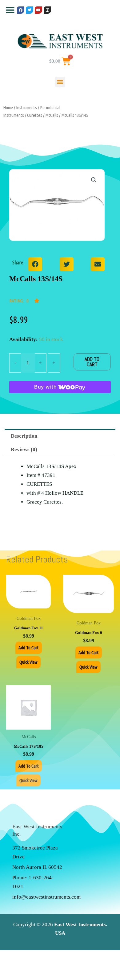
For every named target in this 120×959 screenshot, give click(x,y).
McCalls (51, 115)
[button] (10, 10)
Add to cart (92, 362)
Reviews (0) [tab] (24, 449)
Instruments (26, 107)
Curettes (34, 115)
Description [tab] (24, 436)
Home (8, 107)
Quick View (28, 662)
